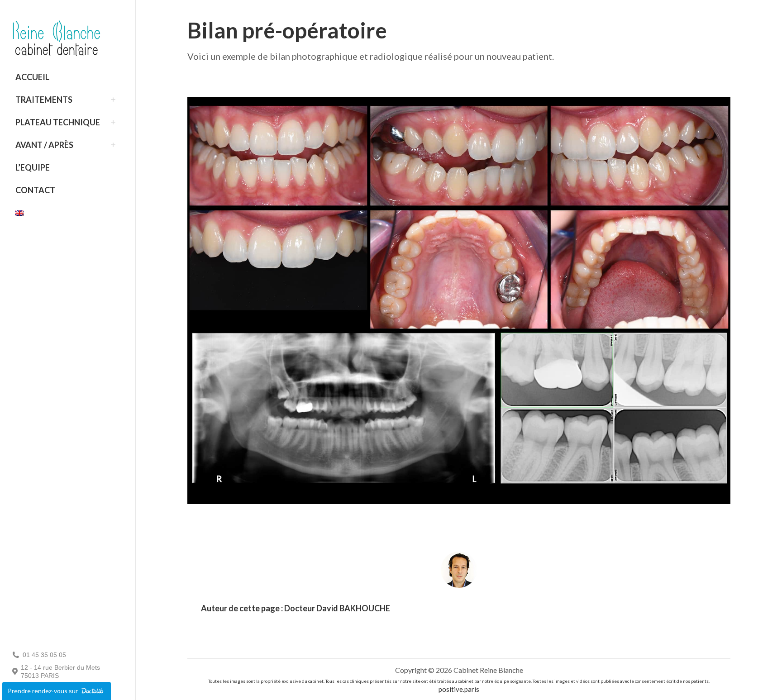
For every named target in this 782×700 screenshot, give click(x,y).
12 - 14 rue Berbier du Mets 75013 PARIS (60, 671)
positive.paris (459, 689)
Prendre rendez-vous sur (43, 691)
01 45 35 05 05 (44, 654)
